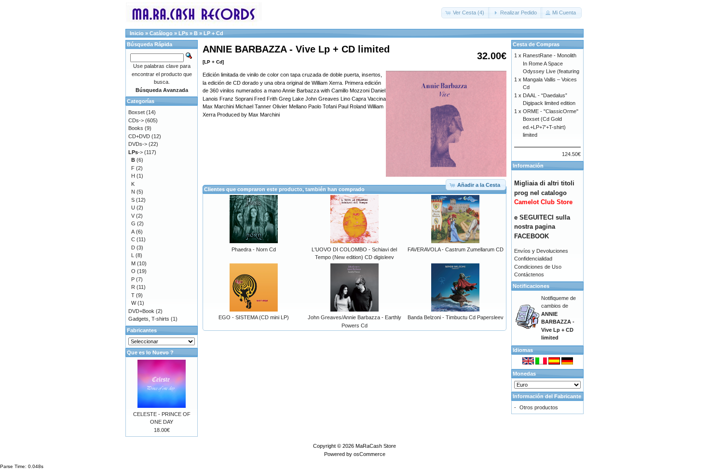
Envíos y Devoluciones (541, 251)
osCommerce (369, 454)
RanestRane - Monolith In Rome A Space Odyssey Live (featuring (551, 63)
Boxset (136, 112)
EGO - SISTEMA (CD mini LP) (253, 317)
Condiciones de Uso (537, 267)
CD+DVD (139, 136)
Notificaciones (531, 286)
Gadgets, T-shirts (148, 319)
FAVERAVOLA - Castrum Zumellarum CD (456, 249)
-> (135, 152)
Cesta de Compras (536, 44)
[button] (465, 12)
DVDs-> (137, 144)
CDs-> (136, 120)
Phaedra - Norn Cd (254, 249)
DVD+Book (141, 311)
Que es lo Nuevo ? (150, 352)
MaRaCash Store (375, 446)
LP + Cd (213, 33)
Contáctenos (529, 274)
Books (135, 128)
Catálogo (161, 33)
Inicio (137, 33)
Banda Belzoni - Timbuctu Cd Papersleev (456, 317)
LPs (183, 33)
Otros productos (538, 407)
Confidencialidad (533, 258)
